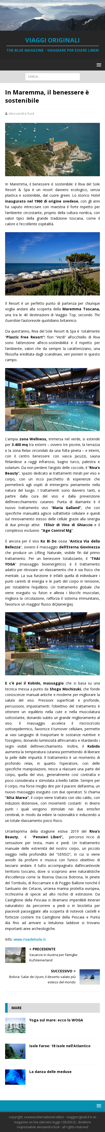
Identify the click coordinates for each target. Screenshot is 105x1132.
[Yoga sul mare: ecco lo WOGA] (15, 1025)
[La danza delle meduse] (15, 1077)
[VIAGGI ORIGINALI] (52, 27)
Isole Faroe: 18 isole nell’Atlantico (59, 1045)
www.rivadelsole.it (30, 939)
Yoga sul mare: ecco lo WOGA (56, 1020)
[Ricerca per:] (52, 76)
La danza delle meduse (50, 1071)
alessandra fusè (21, 113)
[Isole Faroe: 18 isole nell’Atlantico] (15, 1051)
